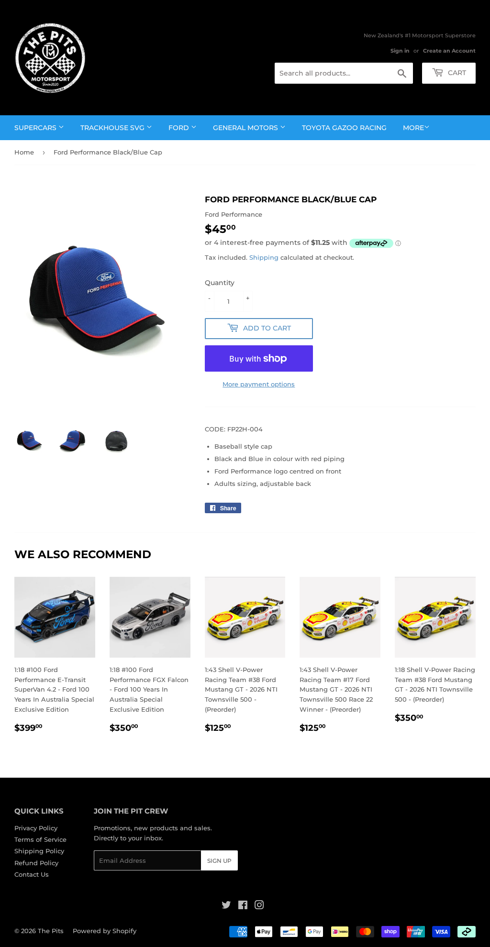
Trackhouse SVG (113, 127)
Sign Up (219, 860)
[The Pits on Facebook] (243, 906)
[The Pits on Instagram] (259, 906)
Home (24, 152)
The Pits (51, 931)
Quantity (219, 282)
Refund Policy (36, 863)
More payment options (259, 384)
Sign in (400, 50)
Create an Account (449, 50)
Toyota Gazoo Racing (344, 127)
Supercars (36, 127)
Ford (179, 127)
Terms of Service (40, 839)
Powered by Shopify (104, 931)
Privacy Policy (35, 828)
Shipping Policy (39, 851)
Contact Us (31, 874)
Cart (456, 72)
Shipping (263, 257)
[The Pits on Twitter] (226, 906)
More (413, 127)
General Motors (246, 127)
